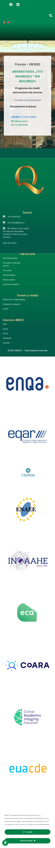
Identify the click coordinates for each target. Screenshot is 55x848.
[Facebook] (11, 4)
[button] (31, 32)
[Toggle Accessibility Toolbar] (5, 842)
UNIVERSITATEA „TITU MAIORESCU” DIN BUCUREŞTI (27, 76)
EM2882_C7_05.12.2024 (23, 117)
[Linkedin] (18, 4)
